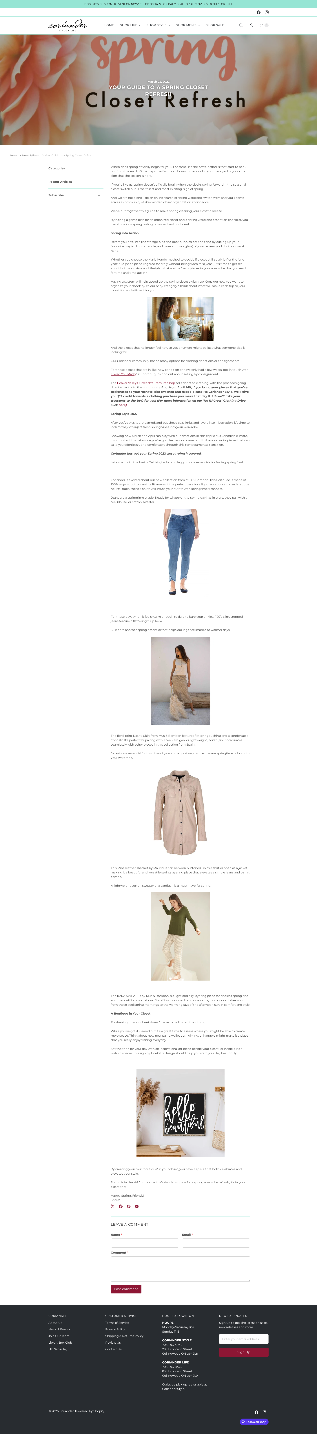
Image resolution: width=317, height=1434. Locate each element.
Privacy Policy (115, 1329)
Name (116, 1234)
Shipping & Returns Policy (124, 1336)
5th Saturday (57, 1349)
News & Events (31, 155)
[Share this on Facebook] (121, 1206)
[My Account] (251, 25)
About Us (55, 1322)
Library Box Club (60, 1342)
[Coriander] (67, 25)
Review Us (113, 1342)
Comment (119, 1252)
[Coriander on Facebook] (259, 12)
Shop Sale (215, 25)
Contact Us (113, 1349)
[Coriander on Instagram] (267, 12)
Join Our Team (59, 1336)
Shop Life (128, 25)
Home (109, 25)
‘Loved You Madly (123, 374)
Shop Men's (186, 25)
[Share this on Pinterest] (129, 1206)
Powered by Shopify (89, 1411)
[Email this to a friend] (137, 1206)
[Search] (241, 25)
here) (123, 405)
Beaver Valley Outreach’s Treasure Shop (146, 383)
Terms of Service (117, 1322)
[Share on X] (114, 1206)
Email (187, 1234)
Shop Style (157, 25)
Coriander (66, 1411)
